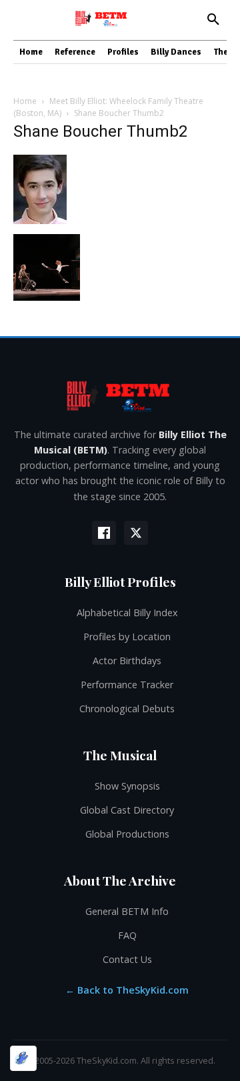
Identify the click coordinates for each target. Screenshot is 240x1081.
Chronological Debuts (127, 708)
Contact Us (127, 959)
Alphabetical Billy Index (127, 612)
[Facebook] (104, 533)
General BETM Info (127, 911)
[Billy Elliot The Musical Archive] (120, 395)
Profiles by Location (127, 636)
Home (25, 101)
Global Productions (127, 834)
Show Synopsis (127, 786)
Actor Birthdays (127, 660)
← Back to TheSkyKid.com (127, 990)
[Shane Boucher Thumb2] (40, 220)
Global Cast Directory (127, 810)
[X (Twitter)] (136, 533)
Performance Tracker (127, 684)
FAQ (127, 935)
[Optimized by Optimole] (23, 1058)
